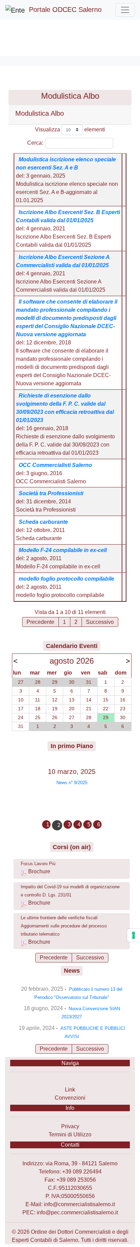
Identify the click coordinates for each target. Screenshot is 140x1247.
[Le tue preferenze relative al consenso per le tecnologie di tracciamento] (133, 935)
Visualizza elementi (70, 129)
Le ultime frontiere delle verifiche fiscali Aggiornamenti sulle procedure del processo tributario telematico (64, 926)
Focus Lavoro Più (38, 863)
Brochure (39, 871)
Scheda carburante (43, 522)
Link (70, 1089)
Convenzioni (70, 1098)
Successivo (100, 622)
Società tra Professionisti (51, 493)
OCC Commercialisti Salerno (55, 465)
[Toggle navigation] (125, 10)
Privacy (70, 1126)
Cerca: (35, 143)
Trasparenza (70, 1081)
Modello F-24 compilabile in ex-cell (63, 550)
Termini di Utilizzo (70, 1134)
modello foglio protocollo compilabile (66, 579)
